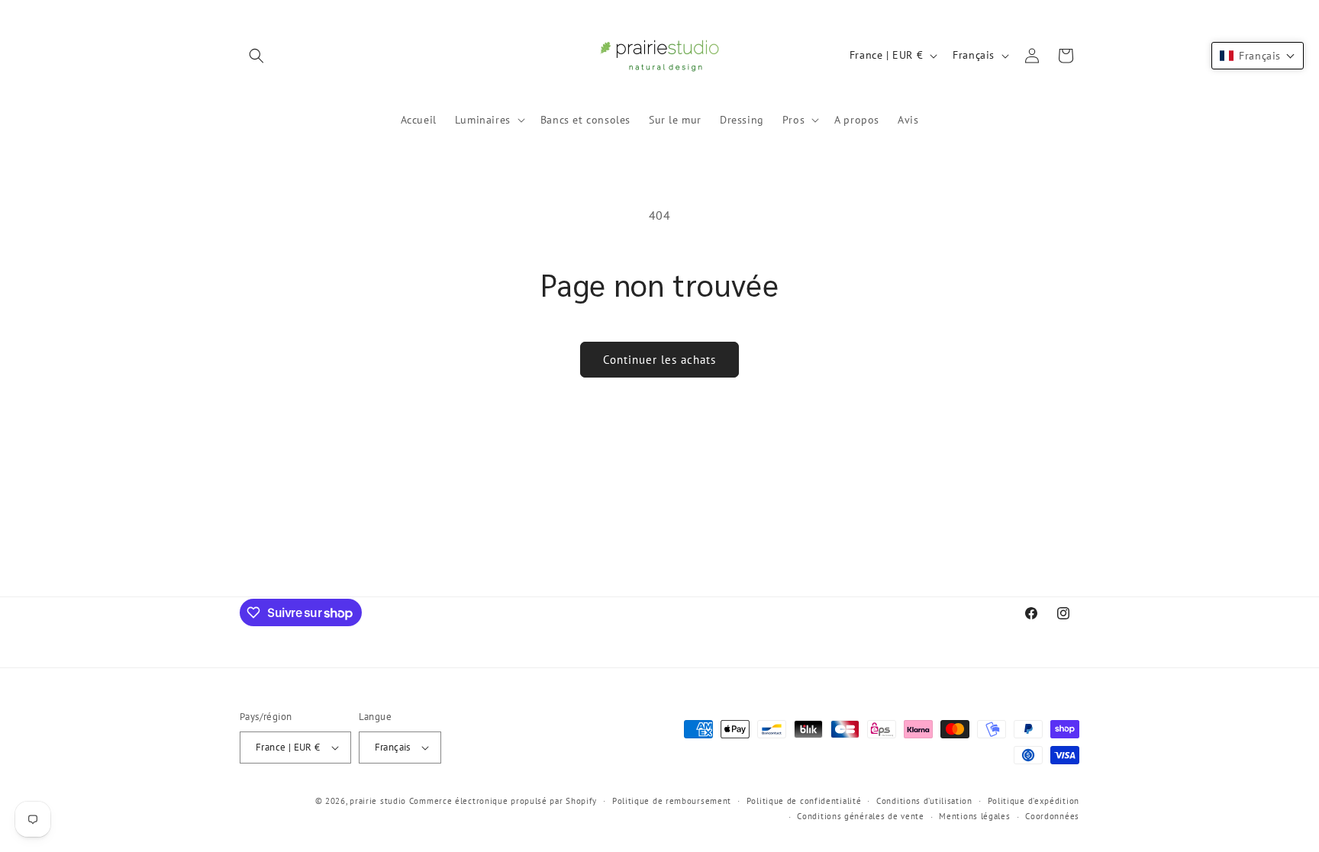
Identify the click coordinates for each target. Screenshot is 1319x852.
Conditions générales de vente (860, 816)
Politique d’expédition (1033, 801)
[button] (256, 55)
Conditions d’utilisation (924, 801)
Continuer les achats (659, 359)
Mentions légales (974, 816)
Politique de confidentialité (804, 801)
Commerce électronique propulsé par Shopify (503, 801)
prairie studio (378, 801)
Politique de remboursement (671, 801)
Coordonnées (1052, 816)
